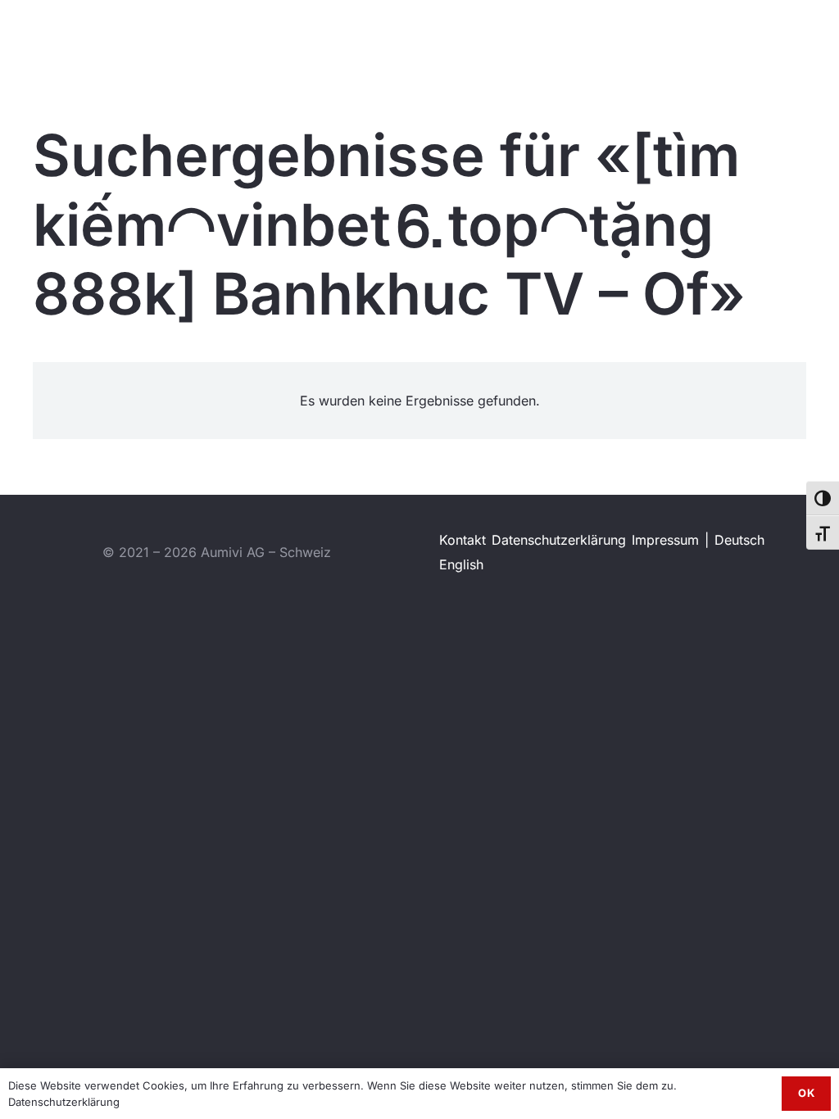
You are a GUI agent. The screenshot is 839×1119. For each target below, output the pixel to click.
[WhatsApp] (789, 32)
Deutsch (739, 540)
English (461, 564)
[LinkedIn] (733, 32)
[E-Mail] (818, 32)
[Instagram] (762, 33)
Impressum (665, 540)
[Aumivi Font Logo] (78, 32)
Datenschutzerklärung (559, 540)
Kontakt (462, 540)
